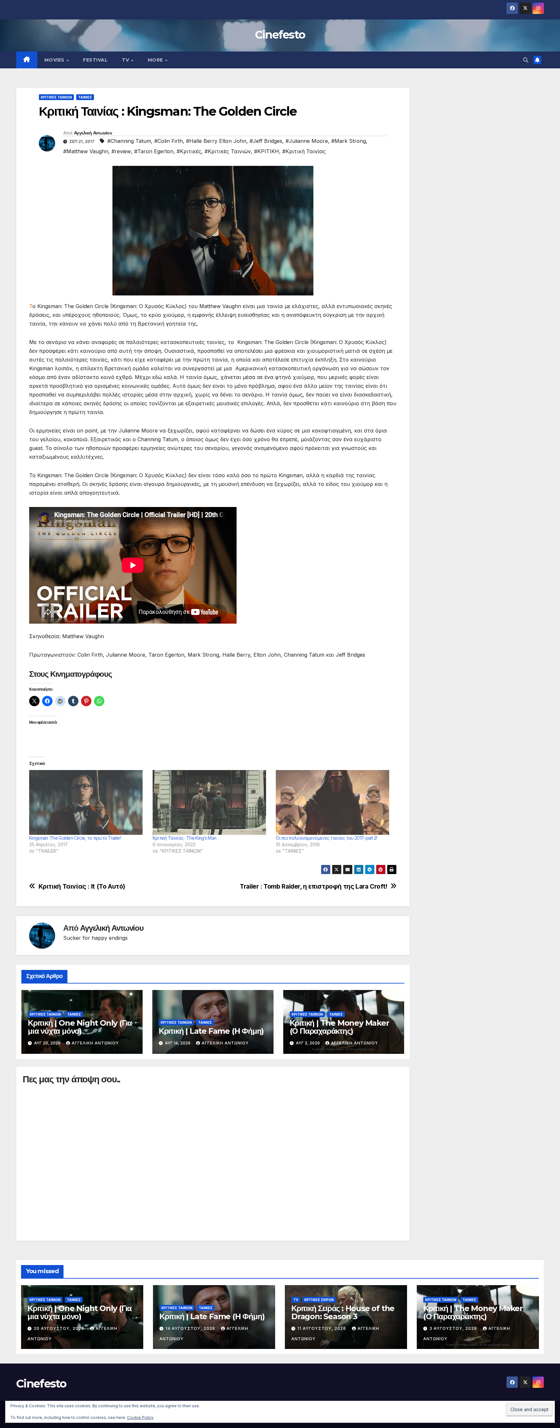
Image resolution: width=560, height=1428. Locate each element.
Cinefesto (280, 34)
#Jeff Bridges (266, 141)
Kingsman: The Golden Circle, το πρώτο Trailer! (75, 838)
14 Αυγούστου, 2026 (191, 1328)
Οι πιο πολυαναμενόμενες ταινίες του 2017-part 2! (326, 838)
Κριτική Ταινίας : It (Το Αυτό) (82, 886)
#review (121, 151)
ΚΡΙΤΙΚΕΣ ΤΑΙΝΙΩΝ (56, 97)
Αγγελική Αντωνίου (93, 133)
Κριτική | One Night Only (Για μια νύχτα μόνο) (80, 1027)
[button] (525, 60)
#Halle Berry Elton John (216, 141)
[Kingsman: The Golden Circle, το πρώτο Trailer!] (87, 802)
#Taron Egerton (153, 151)
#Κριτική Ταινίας (304, 151)
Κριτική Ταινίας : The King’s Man (184, 838)
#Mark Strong (348, 141)
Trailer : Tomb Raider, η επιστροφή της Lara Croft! (313, 886)
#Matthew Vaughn (85, 151)
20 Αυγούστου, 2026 (60, 1328)
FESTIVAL (95, 60)
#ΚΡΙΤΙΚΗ (266, 151)
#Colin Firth (168, 141)
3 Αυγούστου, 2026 (453, 1328)
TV (126, 60)
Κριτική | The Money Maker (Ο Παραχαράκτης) (339, 1027)
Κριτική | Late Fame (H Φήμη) (211, 1031)
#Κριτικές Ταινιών (227, 151)
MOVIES (55, 60)
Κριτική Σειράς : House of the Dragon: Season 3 (342, 1312)
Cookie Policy (140, 1417)
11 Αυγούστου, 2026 (322, 1328)
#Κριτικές (189, 151)
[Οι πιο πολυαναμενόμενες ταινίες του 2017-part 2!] (334, 802)
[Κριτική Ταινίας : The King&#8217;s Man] (211, 802)
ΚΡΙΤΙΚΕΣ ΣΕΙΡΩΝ (319, 1300)
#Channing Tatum (129, 141)
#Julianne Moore (307, 141)
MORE (156, 60)
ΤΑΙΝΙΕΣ (85, 97)
